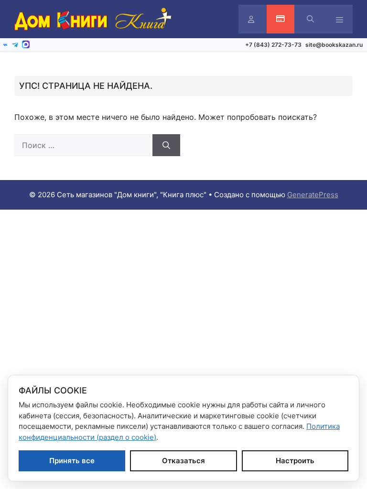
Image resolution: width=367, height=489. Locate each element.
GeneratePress (312, 194)
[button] (310, 19)
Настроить (295, 460)
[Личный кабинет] (251, 19)
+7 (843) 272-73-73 (273, 44)
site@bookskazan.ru (334, 44)
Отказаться (183, 460)
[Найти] (166, 145)
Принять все (72, 460)
